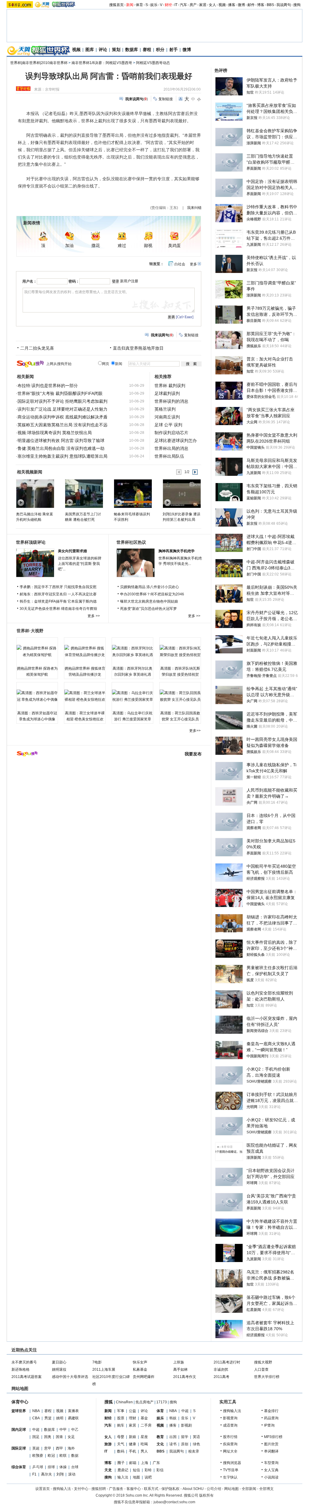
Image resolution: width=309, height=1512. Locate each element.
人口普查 (261, 1369)
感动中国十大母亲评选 (70, 1377)
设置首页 (42, 1489)
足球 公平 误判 (168, 424)
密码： (73, 281)
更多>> (195, 731)
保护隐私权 (170, 1489)
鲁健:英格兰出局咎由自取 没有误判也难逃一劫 (61, 448)
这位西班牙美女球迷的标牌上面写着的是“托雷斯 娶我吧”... (79, 563)
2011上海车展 (103, 1369)
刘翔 (60, 1474)
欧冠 (51, 1455)
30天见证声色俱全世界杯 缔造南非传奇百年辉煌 (58, 609)
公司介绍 (214, 1489)
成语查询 (230, 1425)
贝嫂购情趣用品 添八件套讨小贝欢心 (149, 587)
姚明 (59, 1418)
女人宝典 (271, 1470)
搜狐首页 (116, 5)
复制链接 (165, 99)
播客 (231, 5)
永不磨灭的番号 (24, 1362)
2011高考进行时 (227, 1362)
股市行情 (230, 1437)
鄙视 (148, 245)
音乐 (184, 1418)
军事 (120, 1411)
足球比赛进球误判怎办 (175, 440)
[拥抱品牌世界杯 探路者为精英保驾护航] (37, 651)
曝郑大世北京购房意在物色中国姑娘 (149, 601)
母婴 (120, 1437)
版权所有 (206, 1495)
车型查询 (271, 1463)
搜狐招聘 (98, 1489)
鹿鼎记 (122, 1470)
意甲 (47, 1448)
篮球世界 (18, 1411)
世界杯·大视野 (30, 630)
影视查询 (230, 1418)
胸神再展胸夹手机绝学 (176, 551)
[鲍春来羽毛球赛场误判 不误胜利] (132, 493)
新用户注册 (129, 281)
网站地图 (231, 1489)
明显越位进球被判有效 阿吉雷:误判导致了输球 (61, 440)
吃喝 (144, 1444)
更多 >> (94, 616)
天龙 (108, 1470)
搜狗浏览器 (232, 1463)
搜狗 (297, 5)
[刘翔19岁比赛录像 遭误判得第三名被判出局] (181, 493)
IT (175, 5)
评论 (103, 49)
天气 (120, 1444)
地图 (136, 1477)
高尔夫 (46, 1474)
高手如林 (180, 1369)
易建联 (73, 1418)
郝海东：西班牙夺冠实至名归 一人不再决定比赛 (58, 594)
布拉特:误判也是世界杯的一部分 (48, 385)
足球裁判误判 (167, 393)
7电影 (97, 1362)
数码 (120, 1451)
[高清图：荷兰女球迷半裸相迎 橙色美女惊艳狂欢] (84, 696)
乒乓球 (37, 1467)
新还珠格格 (20, 1369)
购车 (120, 1425)
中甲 (63, 1429)
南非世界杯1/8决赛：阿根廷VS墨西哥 (102, 63)
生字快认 (230, 1477)
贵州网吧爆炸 (143, 1377)
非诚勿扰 (221, 1369)
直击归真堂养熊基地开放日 (138, 348)
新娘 (132, 1437)
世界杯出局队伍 (169, 456)
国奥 (47, 1437)
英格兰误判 (165, 409)
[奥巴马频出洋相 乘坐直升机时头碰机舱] (35, 493)
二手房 (146, 1425)
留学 (184, 1437)
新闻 (129, 5)
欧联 (63, 1455)
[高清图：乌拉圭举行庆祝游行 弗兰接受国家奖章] (132, 696)
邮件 (251, 5)
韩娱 (173, 1418)
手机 (132, 1451)
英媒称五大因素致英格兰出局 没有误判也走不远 (62, 424)
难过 (122, 245)
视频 (222, 5)
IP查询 (269, 1425)
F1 (34, 1474)
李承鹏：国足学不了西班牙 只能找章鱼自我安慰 (58, 587)
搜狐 (108, 1401)
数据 (74, 1455)
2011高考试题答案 (26, 1377)
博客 (260, 5)
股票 (120, 1418)
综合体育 (18, 1467)
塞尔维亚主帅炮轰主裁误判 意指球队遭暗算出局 (62, 456)
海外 (71, 1448)
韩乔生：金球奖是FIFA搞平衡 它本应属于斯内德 (58, 601)
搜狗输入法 (232, 1411)
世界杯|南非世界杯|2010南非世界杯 (39, 63)
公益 (132, 1411)
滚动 (71, 1474)
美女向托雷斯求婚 (72, 551)
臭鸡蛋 (174, 245)
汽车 (183, 5)
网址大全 (230, 1451)
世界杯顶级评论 (31, 542)
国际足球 (18, 1448)
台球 (74, 1467)
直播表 (73, 1411)
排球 (51, 1467)
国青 (59, 1437)
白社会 (179, 264)
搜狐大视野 (263, 1362)
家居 (202, 5)
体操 (63, 1467)
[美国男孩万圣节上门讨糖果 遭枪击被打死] (84, 493)
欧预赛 (37, 1455)
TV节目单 (230, 1470)
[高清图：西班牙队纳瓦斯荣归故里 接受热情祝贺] (180, 651)
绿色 (196, 1444)
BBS (270, 5)
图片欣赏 (271, 1444)
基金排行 (271, 1411)
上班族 (178, 1362)
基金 (144, 1418)
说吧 (148, 1477)
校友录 (193, 1451)
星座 (144, 1437)
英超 (36, 1448)
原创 (184, 1444)
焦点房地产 (144, 1402)
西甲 (59, 1448)
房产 (193, 5)
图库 (89, 49)
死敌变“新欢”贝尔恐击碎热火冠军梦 (148, 609)
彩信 (160, 1470)
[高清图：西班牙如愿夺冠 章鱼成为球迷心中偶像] (37, 696)
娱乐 (154, 5)
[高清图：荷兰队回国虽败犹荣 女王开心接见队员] (180, 696)
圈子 (121, 1463)
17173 (161, 1402)
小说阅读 (271, 1477)
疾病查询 (230, 1444)
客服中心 (133, 1489)
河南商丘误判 (167, 417)
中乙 (74, 1429)
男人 (144, 1451)
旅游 (108, 1444)
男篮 (48, 1418)
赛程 (147, 49)
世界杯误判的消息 (171, 401)
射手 (173, 49)
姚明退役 (59, 1369)
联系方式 (151, 1489)
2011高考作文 (184, 1377)
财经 (168, 5)
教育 (160, 1437)
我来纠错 (194, 208)
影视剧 (186, 1425)
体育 (139, 5)
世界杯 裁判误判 (169, 385)
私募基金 (140, 1369)
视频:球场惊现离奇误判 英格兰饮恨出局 (55, 432)
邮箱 (132, 1463)
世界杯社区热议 (131, 542)
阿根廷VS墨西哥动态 (153, 63)
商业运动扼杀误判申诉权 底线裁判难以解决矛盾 (62, 417)
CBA (36, 1418)
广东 (156, 1463)
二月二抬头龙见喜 (37, 348)
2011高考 (221, 1377)
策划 (116, 49)
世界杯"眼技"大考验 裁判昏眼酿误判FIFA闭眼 (60, 393)
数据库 (131, 49)
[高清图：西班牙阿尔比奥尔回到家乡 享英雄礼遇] (132, 651)
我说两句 (283, 5)
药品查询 (271, 1418)
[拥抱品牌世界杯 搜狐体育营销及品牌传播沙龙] (84, 651)
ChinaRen (124, 1402)
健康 (132, 1444)
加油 (69, 245)
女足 (71, 1437)
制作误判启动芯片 (171, 432)
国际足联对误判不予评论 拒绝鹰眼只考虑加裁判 (62, 401)
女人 (212, 5)
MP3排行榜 (273, 1437)
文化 (160, 1444)
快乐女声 (140, 1362)
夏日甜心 (59, 1362)
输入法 (122, 1477)
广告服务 (116, 1489)
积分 (160, 49)
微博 (241, 5)
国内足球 (18, 1429)
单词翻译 (271, 1451)
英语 (196, 1437)
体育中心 (19, 1401)
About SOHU (193, 1489)
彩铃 (148, 1470)
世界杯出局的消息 (171, 448)
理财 (132, 1418)
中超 (36, 1429)
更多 (193, 264)
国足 (36, 1437)
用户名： (29, 281)
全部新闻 (249, 1489)
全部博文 (266, 1489)
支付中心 (81, 1489)
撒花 (95, 245)
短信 (136, 1470)
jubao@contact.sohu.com (174, 1502)
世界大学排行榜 (266, 1377)
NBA (36, 1411)
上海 (144, 1463)
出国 (173, 1437)
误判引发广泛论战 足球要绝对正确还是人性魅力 (62, 409)
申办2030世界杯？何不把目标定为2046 (152, 594)
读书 (173, 1444)
